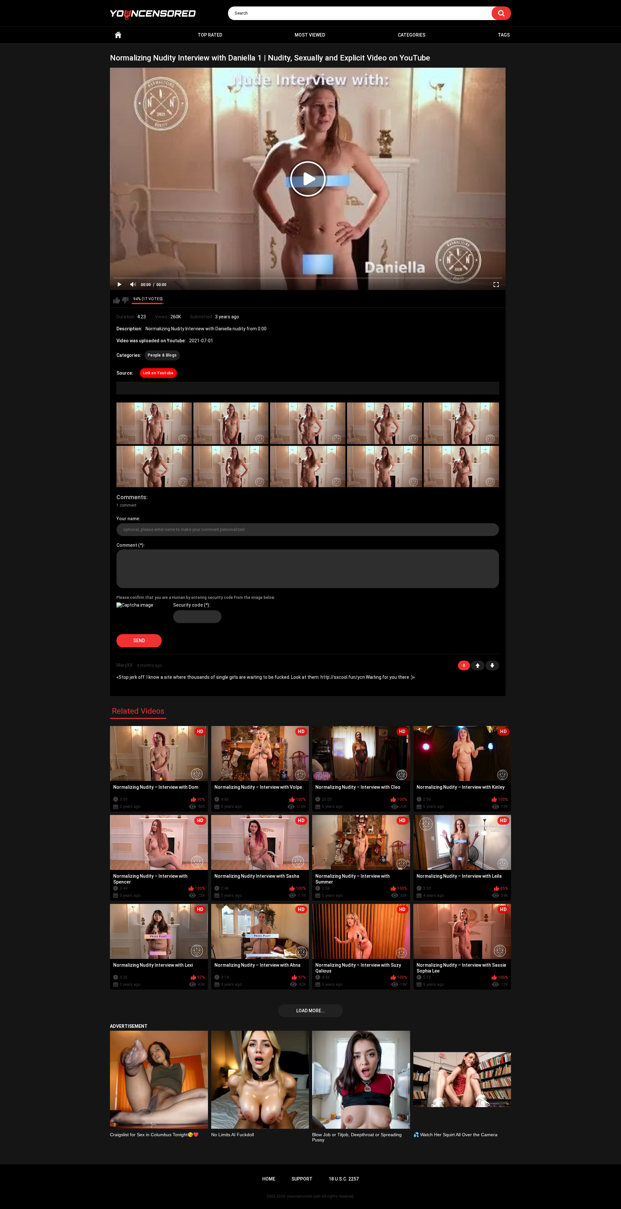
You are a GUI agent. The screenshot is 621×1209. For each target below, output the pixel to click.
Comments (131, 497)
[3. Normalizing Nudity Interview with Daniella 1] (307, 423)
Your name (127, 518)
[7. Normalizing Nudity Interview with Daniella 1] (231, 467)
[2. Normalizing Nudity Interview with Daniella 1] (231, 423)
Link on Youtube (158, 373)
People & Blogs (162, 355)
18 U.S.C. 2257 (344, 1179)
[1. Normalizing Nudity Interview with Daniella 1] (154, 423)
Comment (126, 545)
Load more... (310, 1010)
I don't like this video (125, 300)
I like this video (116, 300)
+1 (478, 665)
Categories (411, 35)
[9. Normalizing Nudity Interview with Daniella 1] (384, 467)
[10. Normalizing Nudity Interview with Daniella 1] (461, 467)
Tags (504, 35)
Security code (188, 605)
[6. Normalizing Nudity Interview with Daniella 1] (154, 467)
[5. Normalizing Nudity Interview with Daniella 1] (461, 423)
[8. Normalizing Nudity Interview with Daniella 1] (307, 467)
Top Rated (210, 35)
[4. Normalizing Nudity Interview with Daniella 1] (384, 423)
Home (118, 35)
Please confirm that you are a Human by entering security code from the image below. (195, 597)
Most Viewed (310, 35)
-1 (492, 665)
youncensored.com (304, 1196)
